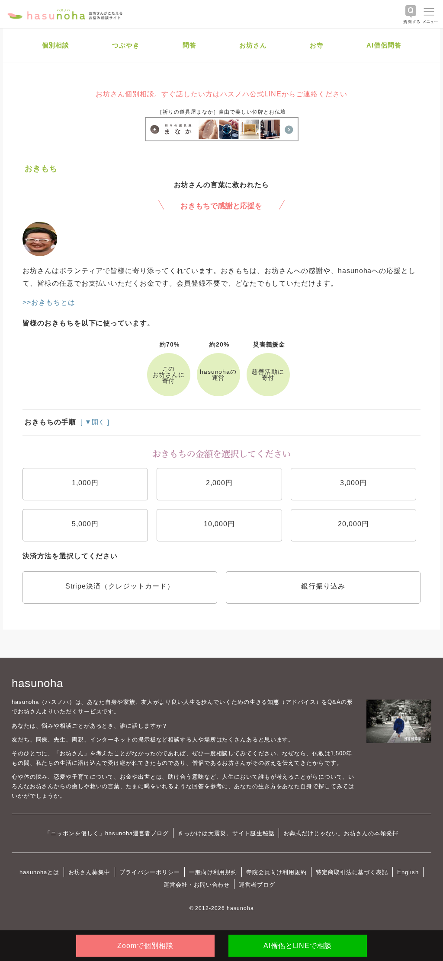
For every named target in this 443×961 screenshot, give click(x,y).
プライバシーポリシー (149, 872)
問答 (189, 45)
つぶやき (126, 45)
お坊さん (253, 45)
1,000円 (85, 483)
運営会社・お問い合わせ (197, 884)
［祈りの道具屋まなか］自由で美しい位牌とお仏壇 (221, 112)
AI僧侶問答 (383, 45)
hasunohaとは (39, 872)
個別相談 (56, 45)
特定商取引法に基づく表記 (352, 872)
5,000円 (85, 524)
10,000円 (219, 524)
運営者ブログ (257, 884)
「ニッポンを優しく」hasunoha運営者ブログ (107, 833)
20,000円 (353, 524)
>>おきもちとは (48, 302)
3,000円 (353, 483)
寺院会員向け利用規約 (276, 872)
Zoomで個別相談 (145, 945)
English (408, 872)
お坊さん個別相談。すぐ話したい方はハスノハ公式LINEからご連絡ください (221, 94)
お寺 (317, 45)
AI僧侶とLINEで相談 (297, 945)
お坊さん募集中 (89, 872)
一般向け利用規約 (213, 872)
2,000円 (219, 483)
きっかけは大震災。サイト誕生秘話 (226, 833)
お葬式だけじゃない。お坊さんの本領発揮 (340, 833)
